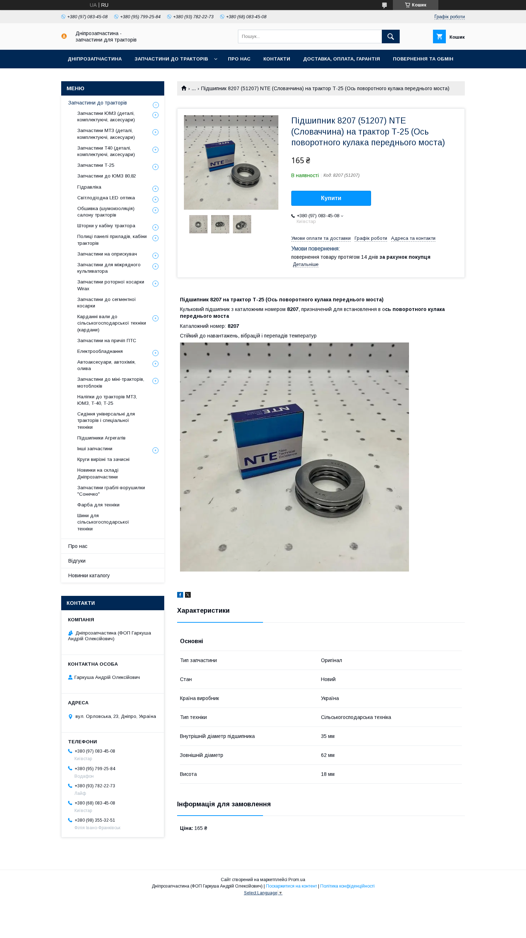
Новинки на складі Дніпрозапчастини (97, 473)
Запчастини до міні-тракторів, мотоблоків (110, 382)
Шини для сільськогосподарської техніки (103, 522)
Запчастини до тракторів (171, 59)
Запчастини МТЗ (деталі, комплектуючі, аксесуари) (106, 134)
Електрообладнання (100, 351)
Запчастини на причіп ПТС (106, 340)
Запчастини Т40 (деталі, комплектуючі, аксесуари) (106, 151)
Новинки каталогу (89, 575)
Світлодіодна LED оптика (106, 197)
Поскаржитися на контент (291, 886)
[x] (188, 596)
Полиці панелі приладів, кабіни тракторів (112, 240)
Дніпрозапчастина (95, 59)
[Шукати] (391, 36)
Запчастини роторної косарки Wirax (110, 285)
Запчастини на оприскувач (107, 254)
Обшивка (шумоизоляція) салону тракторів (106, 212)
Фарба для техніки (98, 504)
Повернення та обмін (423, 59)
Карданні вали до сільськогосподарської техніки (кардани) (111, 323)
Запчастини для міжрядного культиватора (109, 268)
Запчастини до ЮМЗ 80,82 (106, 176)
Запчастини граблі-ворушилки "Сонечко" (111, 491)
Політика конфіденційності (347, 886)
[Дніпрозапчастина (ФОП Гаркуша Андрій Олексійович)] (64, 37)
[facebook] (180, 596)
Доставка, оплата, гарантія (341, 59)
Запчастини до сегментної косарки (106, 302)
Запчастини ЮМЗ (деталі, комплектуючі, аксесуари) (106, 116)
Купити (331, 198)
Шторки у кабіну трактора (106, 225)
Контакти (276, 59)
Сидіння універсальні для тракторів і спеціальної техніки (106, 420)
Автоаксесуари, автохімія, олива (106, 365)
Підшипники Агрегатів (101, 438)
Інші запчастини (94, 448)
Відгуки (77, 561)
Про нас (239, 59)
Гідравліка (89, 187)
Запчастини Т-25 (95, 165)
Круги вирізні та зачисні (103, 459)
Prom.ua (296, 879)
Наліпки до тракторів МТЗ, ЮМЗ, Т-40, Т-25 (107, 400)
